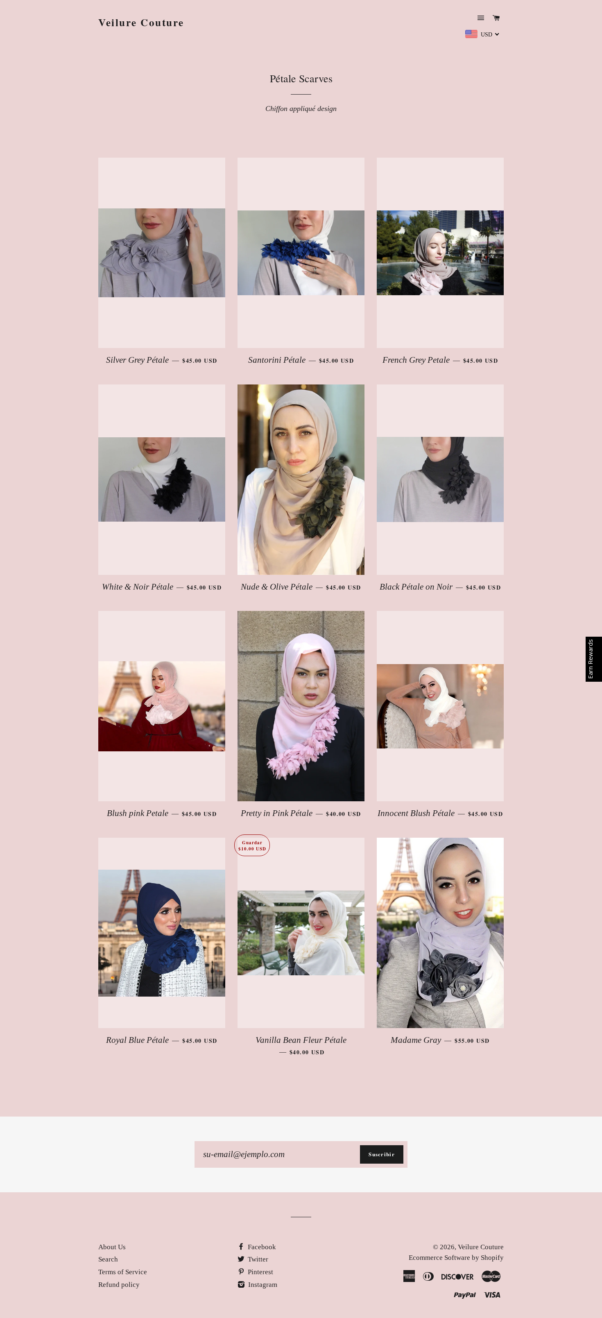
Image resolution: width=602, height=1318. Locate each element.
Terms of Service (122, 1272)
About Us (112, 1247)
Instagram (262, 1285)
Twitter (257, 1259)
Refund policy (119, 1285)
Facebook (261, 1247)
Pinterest (259, 1272)
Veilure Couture (141, 22)
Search (108, 1259)
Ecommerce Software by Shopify (456, 1257)
